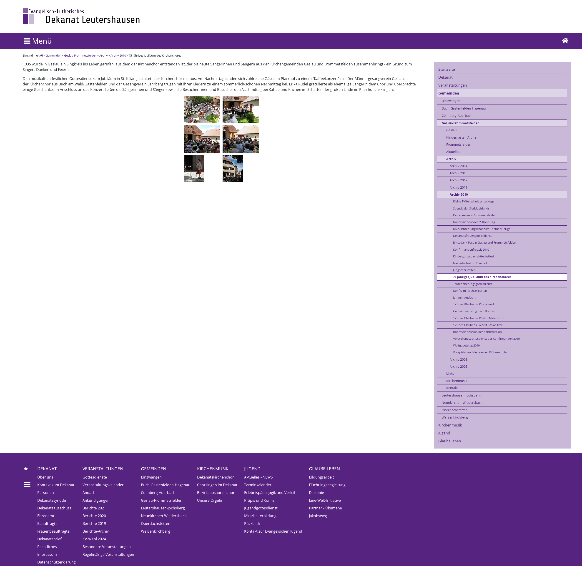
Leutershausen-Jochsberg (461, 395)
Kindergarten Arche (461, 137)
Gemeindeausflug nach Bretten (474, 311)
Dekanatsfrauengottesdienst (472, 236)
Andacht (90, 492)
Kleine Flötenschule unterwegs (473, 201)
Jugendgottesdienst (261, 508)
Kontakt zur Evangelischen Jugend (273, 531)
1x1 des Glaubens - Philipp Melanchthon (480, 318)
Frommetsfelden (458, 144)
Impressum (47, 554)
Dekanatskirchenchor (215, 477)
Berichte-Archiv (96, 531)
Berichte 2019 (94, 523)
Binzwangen (451, 101)
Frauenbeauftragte (53, 531)
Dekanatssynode (51, 500)
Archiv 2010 (118, 55)
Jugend (444, 433)
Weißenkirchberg (455, 417)
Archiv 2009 (458, 359)
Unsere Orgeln (209, 500)
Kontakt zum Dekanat (55, 484)
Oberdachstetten (455, 410)
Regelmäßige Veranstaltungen (108, 554)
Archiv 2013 (458, 173)
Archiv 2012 (458, 180)
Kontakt (452, 388)
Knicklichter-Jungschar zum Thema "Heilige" (482, 229)
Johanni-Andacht (464, 297)
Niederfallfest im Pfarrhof (470, 263)
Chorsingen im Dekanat (217, 484)
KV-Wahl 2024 (94, 538)
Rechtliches (47, 546)
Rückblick (252, 523)
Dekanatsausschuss (54, 508)
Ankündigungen (96, 500)
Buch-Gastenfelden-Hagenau (464, 108)
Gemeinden (53, 55)
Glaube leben (449, 441)
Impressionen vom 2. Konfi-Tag (474, 222)
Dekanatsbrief (49, 538)
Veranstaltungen (452, 85)
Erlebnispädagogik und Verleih (270, 492)
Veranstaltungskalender (103, 484)
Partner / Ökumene (325, 508)
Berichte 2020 (94, 515)
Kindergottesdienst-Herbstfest (473, 256)
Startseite (446, 69)
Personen (45, 492)
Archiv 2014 (458, 166)
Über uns (45, 477)
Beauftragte (47, 523)
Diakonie (316, 492)
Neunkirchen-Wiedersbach (462, 402)
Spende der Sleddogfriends (471, 208)
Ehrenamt (45, 515)
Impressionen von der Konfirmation (477, 332)
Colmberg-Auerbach (457, 115)
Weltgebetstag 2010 (466, 345)
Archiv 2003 (458, 366)
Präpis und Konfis (259, 500)
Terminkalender (257, 484)
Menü (41, 41)
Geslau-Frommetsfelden (80, 55)
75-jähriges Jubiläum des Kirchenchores (482, 277)
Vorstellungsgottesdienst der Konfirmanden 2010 (486, 339)
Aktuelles (453, 152)
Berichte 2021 (94, 508)
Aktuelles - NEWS (258, 477)
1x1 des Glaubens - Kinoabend (473, 304)
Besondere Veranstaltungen (107, 546)
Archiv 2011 (458, 187)
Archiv (103, 55)
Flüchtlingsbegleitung (327, 484)
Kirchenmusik (456, 381)
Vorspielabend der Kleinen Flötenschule (480, 352)
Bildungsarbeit (321, 477)
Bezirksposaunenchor (216, 492)
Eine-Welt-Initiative (325, 500)
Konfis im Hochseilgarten (470, 291)
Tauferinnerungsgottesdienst (472, 284)
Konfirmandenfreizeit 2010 (471, 249)
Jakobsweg (318, 515)
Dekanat (445, 77)
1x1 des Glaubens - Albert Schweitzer (477, 325)
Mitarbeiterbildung (260, 515)
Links (450, 373)
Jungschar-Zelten (464, 270)
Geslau (451, 130)
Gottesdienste (95, 477)
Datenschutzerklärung (56, 562)
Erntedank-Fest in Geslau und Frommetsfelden (484, 242)
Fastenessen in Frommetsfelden (474, 215)
